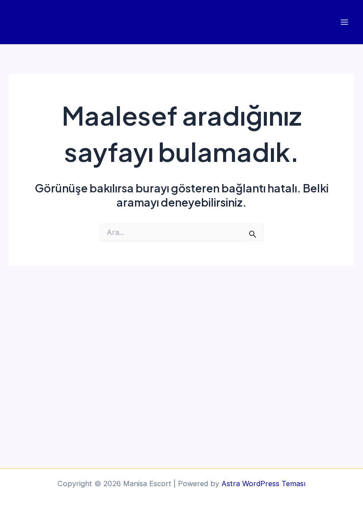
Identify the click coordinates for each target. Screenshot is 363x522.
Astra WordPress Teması (263, 483)
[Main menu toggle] (344, 22)
